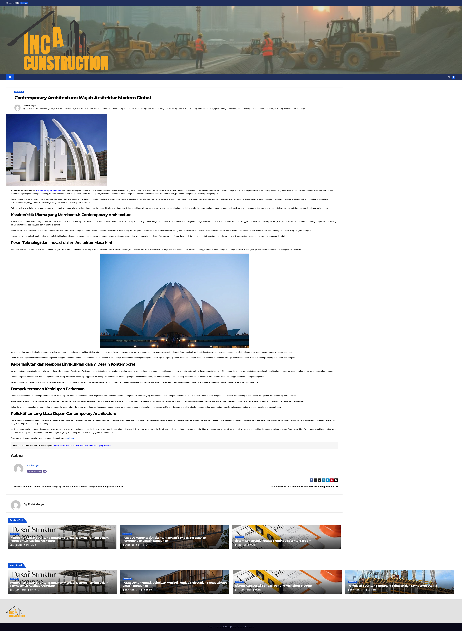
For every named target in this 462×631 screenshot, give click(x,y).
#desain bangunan (143, 109)
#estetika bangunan (173, 109)
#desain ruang (158, 109)
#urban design (298, 109)
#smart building (243, 109)
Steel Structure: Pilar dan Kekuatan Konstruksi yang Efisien (82, 446)
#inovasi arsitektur (205, 109)
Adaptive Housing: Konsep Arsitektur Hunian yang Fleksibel (303, 486)
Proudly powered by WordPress (219, 627)
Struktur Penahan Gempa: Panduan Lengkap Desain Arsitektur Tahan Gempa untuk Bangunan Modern (68, 486)
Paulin (253, 545)
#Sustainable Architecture (262, 109)
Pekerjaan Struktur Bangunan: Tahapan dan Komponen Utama (392, 585)
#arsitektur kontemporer (64, 109)
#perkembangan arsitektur (225, 109)
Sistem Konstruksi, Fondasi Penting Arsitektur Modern (273, 540)
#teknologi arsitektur (283, 109)
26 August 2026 (19, 590)
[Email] (45, 471)
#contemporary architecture (122, 109)
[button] (449, 77)
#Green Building (190, 109)
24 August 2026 (244, 590)
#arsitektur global (45, 109)
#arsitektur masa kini (84, 109)
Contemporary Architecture (48, 190)
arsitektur (71, 438)
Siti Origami (31, 545)
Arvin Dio (372, 590)
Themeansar (249, 627)
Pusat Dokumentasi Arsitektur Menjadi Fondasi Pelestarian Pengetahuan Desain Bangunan (164, 539)
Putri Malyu (30, 106)
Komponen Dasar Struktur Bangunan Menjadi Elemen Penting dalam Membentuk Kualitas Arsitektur (59, 539)
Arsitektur (19, 92)
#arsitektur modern (102, 109)
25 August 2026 (132, 590)
